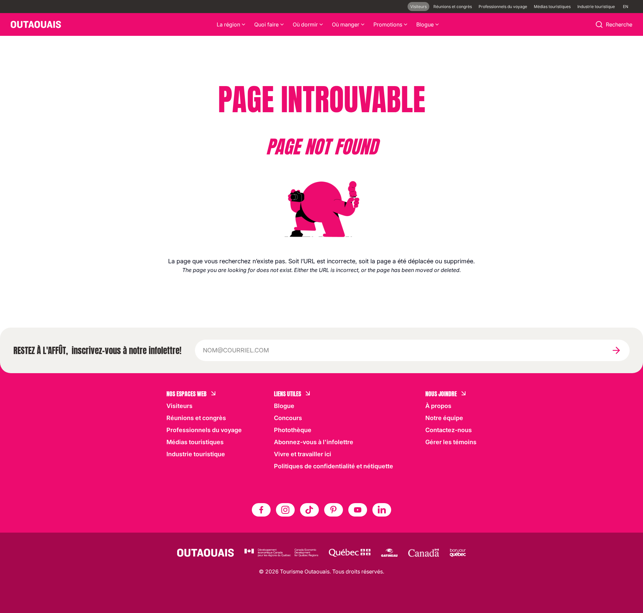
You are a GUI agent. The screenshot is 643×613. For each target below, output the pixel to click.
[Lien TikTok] (309, 510)
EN (625, 6)
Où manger (345, 24)
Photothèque (292, 429)
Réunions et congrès (452, 6)
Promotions (387, 24)
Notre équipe (444, 417)
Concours (288, 417)
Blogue (425, 24)
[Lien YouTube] (357, 510)
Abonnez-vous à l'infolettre (313, 442)
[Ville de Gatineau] (389, 553)
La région (228, 24)
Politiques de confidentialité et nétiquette (333, 466)
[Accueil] (36, 24)
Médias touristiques (552, 6)
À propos (438, 405)
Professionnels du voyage (503, 6)
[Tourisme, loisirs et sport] (349, 553)
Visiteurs (418, 6)
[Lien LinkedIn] (381, 510)
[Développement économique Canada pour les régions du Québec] (281, 553)
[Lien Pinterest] (333, 510)
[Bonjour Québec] (458, 553)
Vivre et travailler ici (302, 454)
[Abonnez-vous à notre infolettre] (616, 350)
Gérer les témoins (451, 442)
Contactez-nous (448, 429)
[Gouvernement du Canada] (423, 553)
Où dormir (305, 24)
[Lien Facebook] (261, 510)
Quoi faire (266, 24)
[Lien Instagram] (285, 510)
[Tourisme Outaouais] (205, 553)
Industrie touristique (596, 6)
